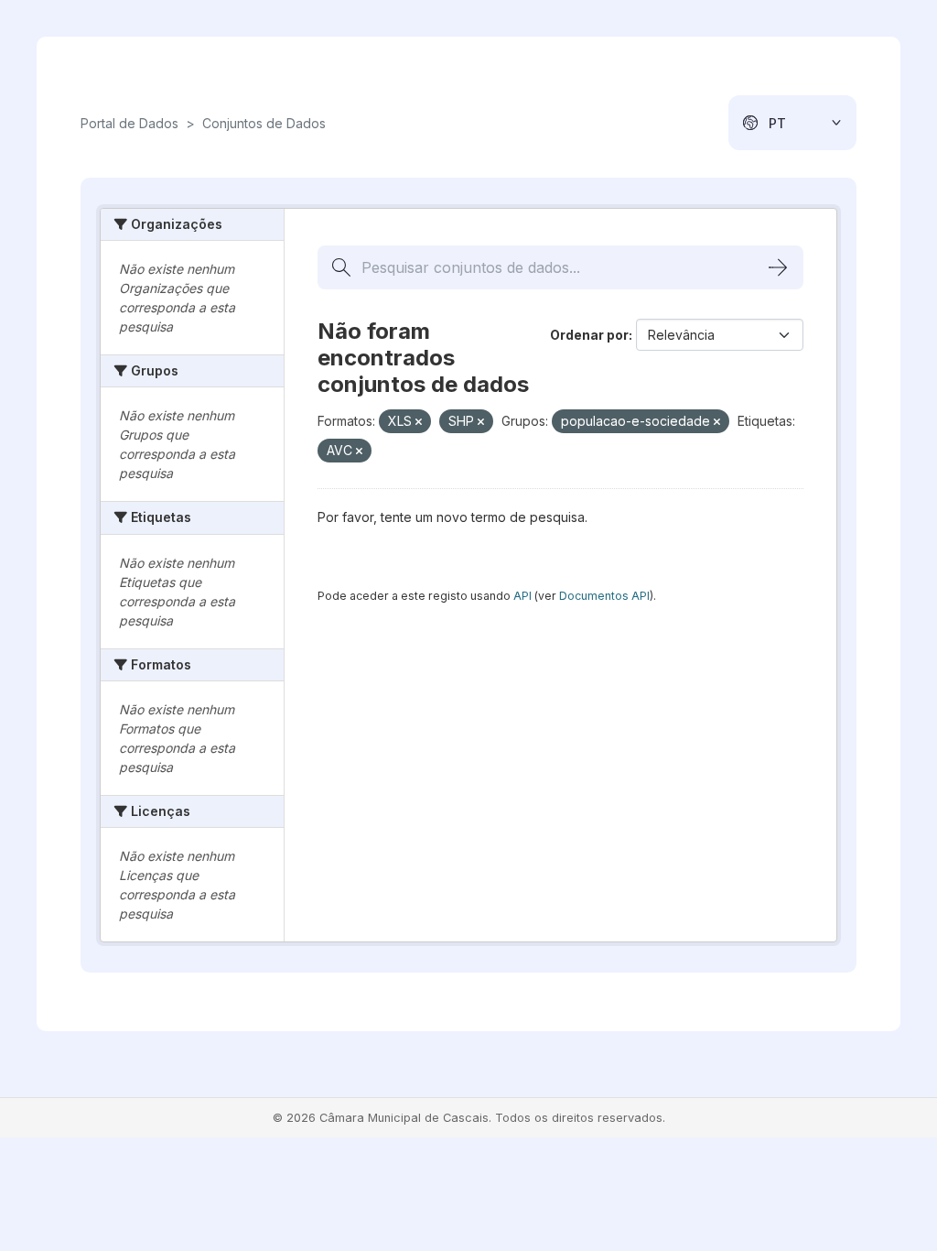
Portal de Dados (129, 123)
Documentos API (604, 596)
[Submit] (777, 267)
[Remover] (418, 422)
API (522, 596)
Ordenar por (589, 335)
